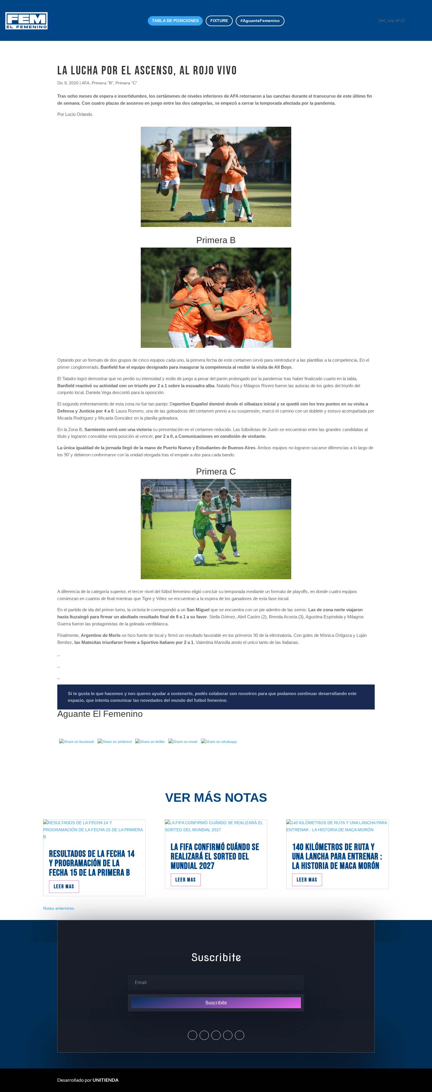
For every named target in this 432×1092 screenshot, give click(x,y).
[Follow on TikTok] (239, 1035)
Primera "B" (102, 83)
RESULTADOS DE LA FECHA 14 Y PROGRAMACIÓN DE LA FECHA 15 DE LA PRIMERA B (92, 863)
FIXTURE (219, 20)
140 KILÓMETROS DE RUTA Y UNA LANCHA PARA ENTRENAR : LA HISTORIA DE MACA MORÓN (337, 856)
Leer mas (64, 887)
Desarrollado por (87, 1080)
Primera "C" (126, 83)
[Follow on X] (192, 1035)
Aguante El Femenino (100, 714)
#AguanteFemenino (260, 20)
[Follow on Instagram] (204, 1035)
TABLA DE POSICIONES (175, 20)
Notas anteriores (58, 908)
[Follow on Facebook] (216, 1035)
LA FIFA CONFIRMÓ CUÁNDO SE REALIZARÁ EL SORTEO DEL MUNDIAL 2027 (215, 856)
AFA (85, 83)
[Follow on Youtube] (227, 1035)
